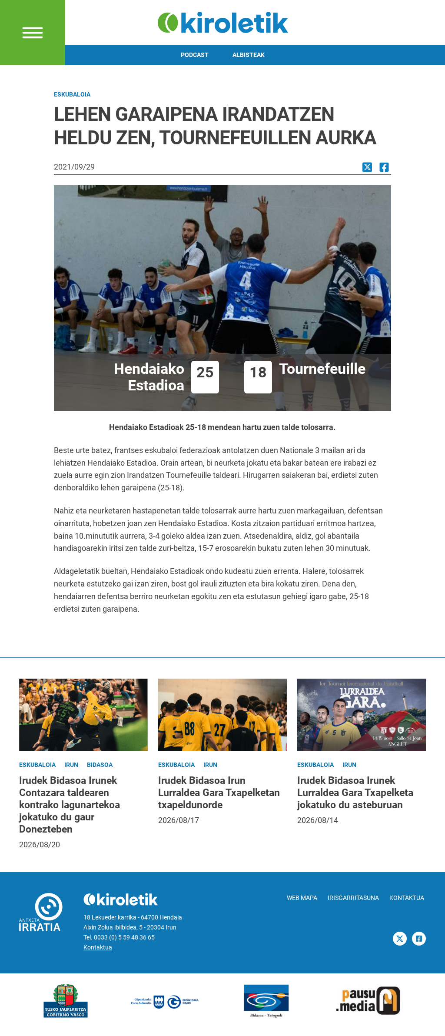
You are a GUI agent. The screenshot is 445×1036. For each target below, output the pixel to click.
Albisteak (248, 55)
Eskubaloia (72, 94)
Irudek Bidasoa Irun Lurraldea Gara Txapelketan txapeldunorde (219, 792)
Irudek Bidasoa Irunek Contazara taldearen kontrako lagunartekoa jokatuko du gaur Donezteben (69, 805)
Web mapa (302, 898)
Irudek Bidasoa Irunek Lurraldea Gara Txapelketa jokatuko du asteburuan (355, 792)
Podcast (195, 55)
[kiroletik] (222, 21)
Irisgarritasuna (353, 898)
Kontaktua (97, 947)
